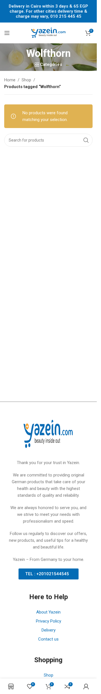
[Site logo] (48, 32)
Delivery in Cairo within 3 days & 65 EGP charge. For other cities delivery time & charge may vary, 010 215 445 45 (48, 11)
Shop (26, 79)
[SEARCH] (86, 140)
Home (9, 79)
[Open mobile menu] (7, 33)
